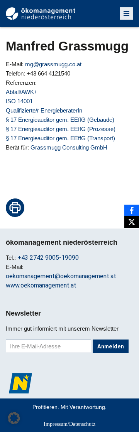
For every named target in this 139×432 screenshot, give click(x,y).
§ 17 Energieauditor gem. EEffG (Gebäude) (60, 119)
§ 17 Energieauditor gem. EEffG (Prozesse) (60, 129)
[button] (14, 418)
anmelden (110, 346)
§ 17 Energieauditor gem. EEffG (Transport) (60, 138)
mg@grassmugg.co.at (53, 64)
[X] (131, 222)
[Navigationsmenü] (126, 13)
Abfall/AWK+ (21, 92)
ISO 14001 (19, 101)
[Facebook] (131, 210)
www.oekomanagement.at (41, 285)
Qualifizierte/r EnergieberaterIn (44, 110)
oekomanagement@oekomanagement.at (61, 276)
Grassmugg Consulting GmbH (69, 147)
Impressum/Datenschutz (69, 424)
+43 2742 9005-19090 (48, 257)
